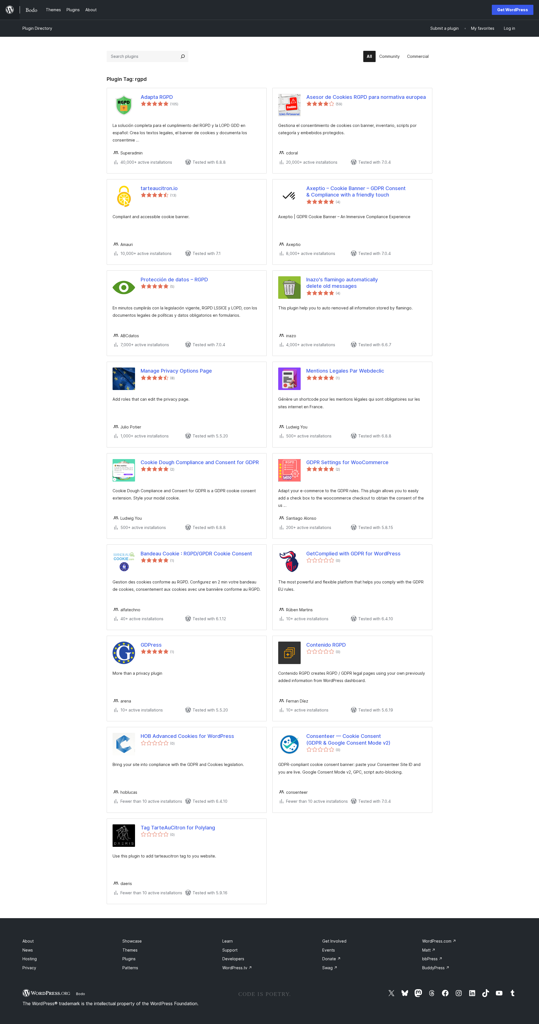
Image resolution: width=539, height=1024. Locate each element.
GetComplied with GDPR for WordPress (353, 554)
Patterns (130, 967)
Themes (130, 950)
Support (229, 950)
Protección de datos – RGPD (174, 279)
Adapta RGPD (157, 97)
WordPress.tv (237, 967)
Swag (329, 967)
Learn (227, 941)
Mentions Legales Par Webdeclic (345, 371)
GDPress (151, 645)
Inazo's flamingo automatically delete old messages (342, 283)
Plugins (129, 958)
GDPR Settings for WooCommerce (347, 462)
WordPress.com (439, 941)
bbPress (432, 958)
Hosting (29, 958)
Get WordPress (512, 9)
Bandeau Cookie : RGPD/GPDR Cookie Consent (196, 554)
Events (328, 950)
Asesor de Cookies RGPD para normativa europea (366, 97)
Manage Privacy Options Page (176, 371)
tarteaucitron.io (159, 188)
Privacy (29, 967)
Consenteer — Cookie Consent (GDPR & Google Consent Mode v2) (348, 739)
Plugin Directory (37, 28)
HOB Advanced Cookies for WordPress (187, 736)
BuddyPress (435, 967)
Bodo (80, 993)
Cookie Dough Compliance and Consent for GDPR (200, 462)
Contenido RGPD (326, 645)
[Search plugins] (182, 56)
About (28, 941)
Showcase (132, 941)
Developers (233, 958)
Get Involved (334, 941)
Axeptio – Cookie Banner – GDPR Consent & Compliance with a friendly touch (356, 191)
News (27, 950)
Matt (428, 950)
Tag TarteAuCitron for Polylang (178, 828)
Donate (331, 958)
